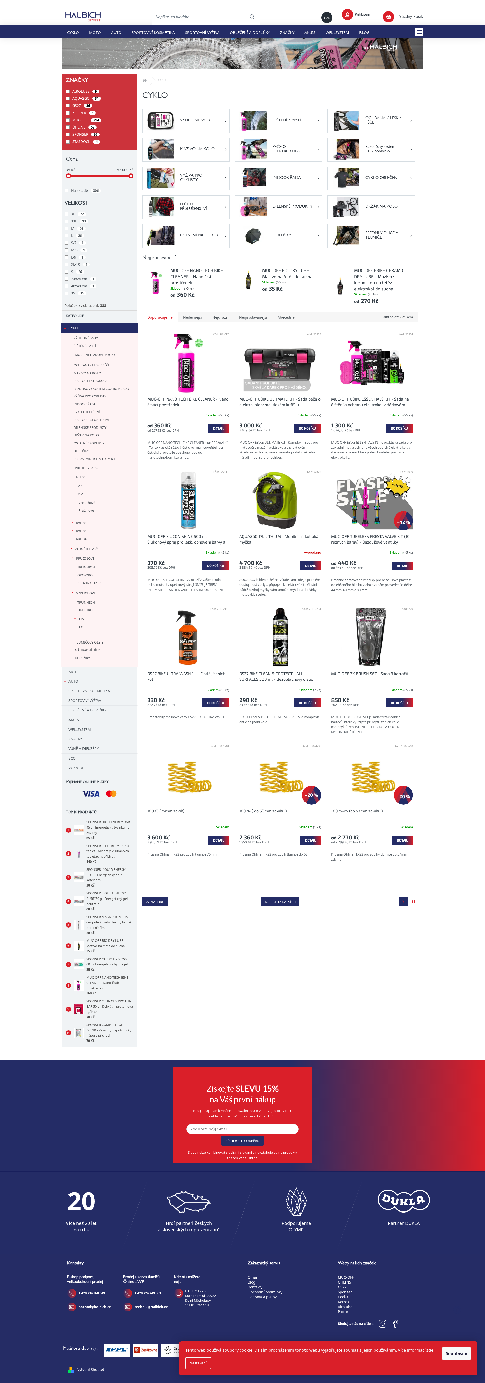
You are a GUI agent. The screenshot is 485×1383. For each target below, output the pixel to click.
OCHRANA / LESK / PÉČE (92, 365)
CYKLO (74, 327)
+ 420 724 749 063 (148, 1293)
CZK (327, 18)
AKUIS (73, 719)
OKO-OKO (85, 575)
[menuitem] (73, 31)
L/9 (77, 257)
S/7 (77, 242)
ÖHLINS (83, 127)
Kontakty (255, 1287)
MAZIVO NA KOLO (87, 373)
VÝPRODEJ (77, 767)
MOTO (73, 671)
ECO (72, 758)
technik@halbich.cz (151, 1307)
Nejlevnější (192, 317)
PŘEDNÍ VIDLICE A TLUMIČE (95, 458)
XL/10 (79, 264)
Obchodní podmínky (265, 1292)
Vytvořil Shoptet (90, 1369)
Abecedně (286, 317)
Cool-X (343, 1296)
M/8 (78, 250)
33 (413, 901)
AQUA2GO (85, 98)
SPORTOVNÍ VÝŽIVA (84, 700)
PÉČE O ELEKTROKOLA (90, 380)
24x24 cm (82, 278)
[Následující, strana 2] (403, 901)
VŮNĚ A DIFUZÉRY (83, 748)
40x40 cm (82, 285)
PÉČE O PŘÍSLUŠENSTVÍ (91, 419)
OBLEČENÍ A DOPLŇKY (87, 710)
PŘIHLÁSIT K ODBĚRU (242, 1140)
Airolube (345, 1306)
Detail (218, 428)
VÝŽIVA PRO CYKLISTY (90, 396)
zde (429, 1350)
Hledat (251, 16)
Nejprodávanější (253, 317)
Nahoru (157, 902)
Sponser (345, 1292)
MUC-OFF (85, 120)
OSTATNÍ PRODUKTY (89, 443)
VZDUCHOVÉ (86, 593)
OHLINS (344, 1282)
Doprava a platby (262, 1296)
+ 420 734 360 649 (92, 1293)
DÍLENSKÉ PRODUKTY (90, 427)
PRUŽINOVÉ (85, 558)
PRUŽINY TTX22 (89, 582)
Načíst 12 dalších (280, 902)
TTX (81, 619)
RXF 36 (81, 531)
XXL (78, 221)
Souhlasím (456, 1353)
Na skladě (85, 190)
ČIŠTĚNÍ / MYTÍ (85, 346)
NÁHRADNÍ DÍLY (87, 650)
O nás (253, 1277)
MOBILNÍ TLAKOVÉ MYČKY (95, 354)
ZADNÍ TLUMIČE (87, 549)
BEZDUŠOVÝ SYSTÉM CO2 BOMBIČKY (101, 388)
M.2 (80, 493)
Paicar (343, 1311)
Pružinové (86, 510)
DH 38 (80, 476)
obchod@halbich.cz (95, 1307)
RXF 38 (81, 523)
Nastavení (198, 1363)
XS (77, 293)
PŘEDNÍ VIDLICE (87, 467)
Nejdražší (220, 317)
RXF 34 (81, 539)
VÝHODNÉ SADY (86, 338)
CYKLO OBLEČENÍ (87, 412)
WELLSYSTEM (79, 729)
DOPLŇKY (81, 451)
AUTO (73, 681)
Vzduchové (87, 502)
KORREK (82, 112)
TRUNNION (86, 567)
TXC (82, 626)
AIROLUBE (84, 91)
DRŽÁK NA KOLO (86, 435)
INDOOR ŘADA (85, 404)
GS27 (81, 105)
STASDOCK (85, 141)
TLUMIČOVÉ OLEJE (89, 642)
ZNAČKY (75, 738)
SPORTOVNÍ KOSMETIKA (89, 690)
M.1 (80, 485)
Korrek (343, 1301)
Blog (251, 1282)
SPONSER (84, 134)
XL (77, 213)
